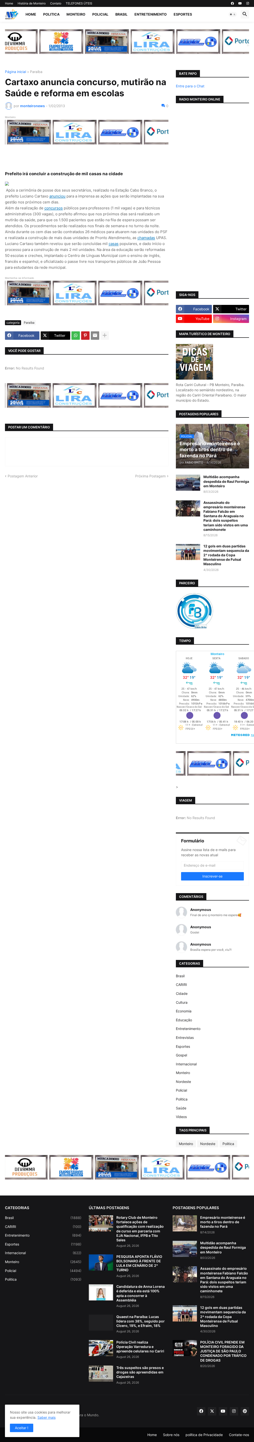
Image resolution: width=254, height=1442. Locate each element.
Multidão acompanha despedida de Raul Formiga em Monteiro (226, 481)
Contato (55, 3)
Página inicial (15, 72)
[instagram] (247, 3)
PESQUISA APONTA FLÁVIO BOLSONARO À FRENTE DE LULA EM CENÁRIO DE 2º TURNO (139, 1263)
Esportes (183, 14)
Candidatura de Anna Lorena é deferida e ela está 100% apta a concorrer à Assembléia (140, 1293)
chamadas (146, 237)
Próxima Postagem (150, 476)
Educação (184, 1020)
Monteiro (75, 14)
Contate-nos (239, 1435)
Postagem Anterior (23, 476)
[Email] (95, 335)
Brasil (121, 14)
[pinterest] (245, 1411)
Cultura (182, 1002)
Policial (100, 14)
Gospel (181, 1055)
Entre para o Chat (190, 86)
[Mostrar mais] (104, 335)
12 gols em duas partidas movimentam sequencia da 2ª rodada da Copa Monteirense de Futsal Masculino (226, 555)
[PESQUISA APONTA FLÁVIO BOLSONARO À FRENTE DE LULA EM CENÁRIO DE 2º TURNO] (101, 1262)
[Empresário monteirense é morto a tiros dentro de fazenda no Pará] (185, 1223)
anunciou (57, 196)
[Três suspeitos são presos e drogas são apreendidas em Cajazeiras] (101, 1374)
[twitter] (212, 1411)
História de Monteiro (32, 3)
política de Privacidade (204, 1435)
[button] (232, 14)
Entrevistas (185, 1037)
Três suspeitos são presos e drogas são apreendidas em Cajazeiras (140, 1372)
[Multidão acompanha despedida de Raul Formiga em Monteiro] (188, 483)
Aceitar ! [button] (21, 1428)
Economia (183, 1011)
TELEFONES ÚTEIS (79, 3)
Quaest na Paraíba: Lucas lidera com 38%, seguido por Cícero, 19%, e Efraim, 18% (140, 1321)
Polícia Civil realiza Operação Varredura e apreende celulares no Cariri (140, 1346)
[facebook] (232, 3)
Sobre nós (171, 1435)
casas (114, 243)
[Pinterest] (85, 335)
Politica (51, 14)
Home (9, 3)
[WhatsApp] (75, 335)
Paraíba (36, 72)
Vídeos (181, 1117)
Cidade (182, 993)
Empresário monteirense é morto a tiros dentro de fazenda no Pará (222, 1221)
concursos (53, 208)
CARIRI (181, 984)
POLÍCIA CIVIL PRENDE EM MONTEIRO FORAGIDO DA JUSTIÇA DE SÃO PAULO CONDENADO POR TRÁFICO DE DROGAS (223, 1351)
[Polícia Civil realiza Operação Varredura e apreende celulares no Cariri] (101, 1348)
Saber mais (46, 1417)
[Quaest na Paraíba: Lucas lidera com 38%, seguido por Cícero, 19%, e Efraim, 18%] (101, 1323)
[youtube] (240, 3)
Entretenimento (150, 14)
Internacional (186, 1064)
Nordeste (183, 1081)
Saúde (181, 1108)
